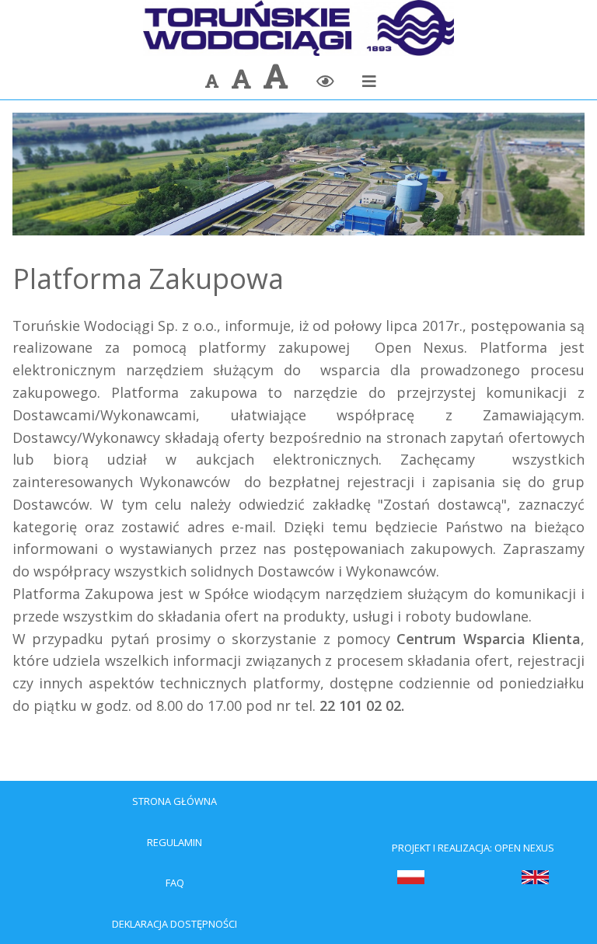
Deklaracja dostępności (174, 924)
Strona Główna (174, 801)
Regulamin (174, 842)
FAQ (175, 883)
